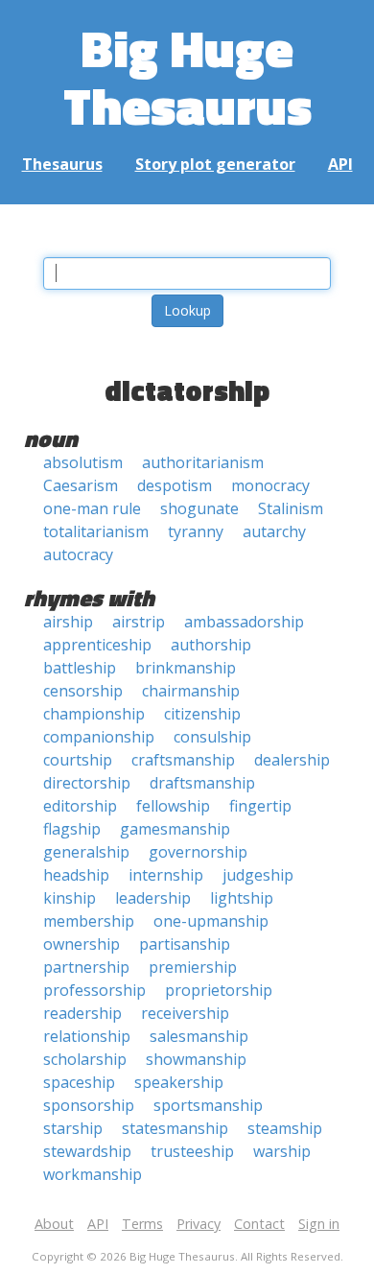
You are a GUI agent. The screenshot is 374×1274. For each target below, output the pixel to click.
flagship (72, 828)
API (340, 164)
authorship (211, 644)
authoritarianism (203, 462)
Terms (142, 1224)
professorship (94, 990)
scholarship (85, 1059)
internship (166, 874)
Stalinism (290, 508)
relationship (86, 1036)
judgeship (257, 874)
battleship (79, 667)
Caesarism (80, 485)
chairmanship (191, 690)
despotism (174, 485)
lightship (241, 897)
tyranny (195, 531)
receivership (185, 1013)
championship (94, 713)
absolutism (83, 462)
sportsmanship (208, 1105)
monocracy (270, 485)
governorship (198, 851)
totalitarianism (96, 531)
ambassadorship (244, 621)
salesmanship (199, 1036)
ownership (81, 944)
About (54, 1224)
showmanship (196, 1059)
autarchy (274, 531)
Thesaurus (62, 164)
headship (76, 874)
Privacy (198, 1224)
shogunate (199, 508)
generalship (86, 851)
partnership (86, 967)
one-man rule (92, 508)
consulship (212, 736)
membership (88, 921)
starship (73, 1128)
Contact (259, 1224)
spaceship (79, 1082)
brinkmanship (185, 667)
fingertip (260, 805)
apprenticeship (97, 644)
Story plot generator (215, 164)
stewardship (87, 1151)
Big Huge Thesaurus (187, 76)
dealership (292, 759)
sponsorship (88, 1105)
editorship (80, 805)
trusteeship (192, 1151)
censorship (83, 690)
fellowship (173, 805)
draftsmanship (202, 782)
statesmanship (175, 1128)
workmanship (92, 1174)
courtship (77, 759)
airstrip (138, 621)
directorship (86, 782)
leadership (153, 897)
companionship (98, 736)
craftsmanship (183, 759)
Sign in (318, 1224)
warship (282, 1151)
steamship (284, 1128)
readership (82, 1013)
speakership (178, 1082)
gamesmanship (175, 828)
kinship (69, 897)
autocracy (78, 554)
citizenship (202, 713)
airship (68, 621)
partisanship (184, 944)
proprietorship (218, 990)
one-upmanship (211, 921)
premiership (193, 967)
